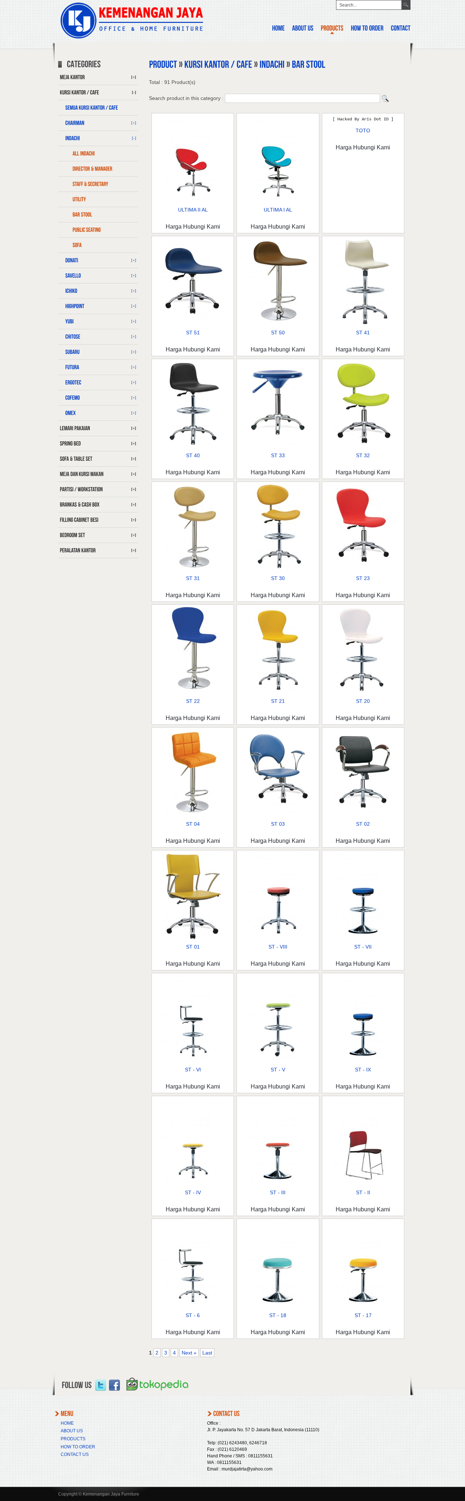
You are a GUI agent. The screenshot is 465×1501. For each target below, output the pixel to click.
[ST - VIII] (278, 937)
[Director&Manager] (98, 169)
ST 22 (193, 701)
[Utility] (98, 199)
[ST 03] (278, 814)
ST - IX (363, 1070)
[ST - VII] (363, 937)
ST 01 (193, 947)
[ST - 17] (363, 1305)
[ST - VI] (193, 1060)
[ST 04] (193, 814)
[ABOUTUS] (303, 29)
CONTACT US (75, 1454)
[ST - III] (278, 1183)
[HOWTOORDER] (367, 29)
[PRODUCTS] (332, 29)
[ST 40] (193, 445)
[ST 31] (193, 568)
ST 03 (278, 824)
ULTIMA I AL (278, 210)
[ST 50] (278, 323)
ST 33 (278, 455)
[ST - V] (278, 1060)
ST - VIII (277, 947)
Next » (189, 1353)
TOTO (363, 130)
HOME (67, 1423)
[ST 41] (363, 323)
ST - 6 (193, 1315)
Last (207, 1353)
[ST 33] (278, 445)
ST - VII (363, 947)
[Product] (163, 65)
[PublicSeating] (98, 230)
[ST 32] (363, 445)
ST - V (278, 1070)
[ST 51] (193, 323)
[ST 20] (363, 691)
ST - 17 (363, 1315)
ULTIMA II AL (193, 210)
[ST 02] (363, 814)
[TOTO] (363, 121)
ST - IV (193, 1192)
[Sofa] (98, 245)
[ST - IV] (193, 1183)
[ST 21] (278, 691)
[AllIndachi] (98, 153)
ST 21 (278, 701)
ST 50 (278, 332)
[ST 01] (193, 937)
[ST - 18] (278, 1305)
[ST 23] (363, 568)
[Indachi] (271, 65)
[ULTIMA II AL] (193, 200)
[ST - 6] (193, 1305)
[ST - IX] (363, 1060)
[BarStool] (98, 214)
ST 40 (193, 455)
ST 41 (363, 332)
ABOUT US (72, 1430)
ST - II (363, 1192)
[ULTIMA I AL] (278, 200)
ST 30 (278, 578)
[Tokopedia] (157, 1393)
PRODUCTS (73, 1438)
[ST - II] (363, 1183)
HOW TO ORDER (78, 1446)
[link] (100, 1385)
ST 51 (193, 332)
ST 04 (193, 824)
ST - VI (193, 1070)
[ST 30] (278, 568)
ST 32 (363, 455)
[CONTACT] (401, 29)
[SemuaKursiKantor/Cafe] (98, 108)
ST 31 (193, 578)
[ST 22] (193, 691)
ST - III (278, 1192)
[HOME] (278, 29)
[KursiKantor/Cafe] (218, 65)
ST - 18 (277, 1315)
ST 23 (363, 578)
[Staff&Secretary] (98, 184)
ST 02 (363, 824)
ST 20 (363, 701)
